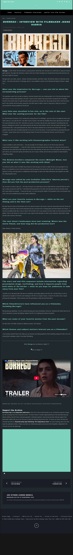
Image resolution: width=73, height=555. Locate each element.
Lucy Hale (20, 403)
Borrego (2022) (6, 403)
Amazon (39, 344)
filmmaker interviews (33, 12)
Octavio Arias (46, 403)
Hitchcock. (48, 311)
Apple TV (46, 344)
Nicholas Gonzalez (37, 403)
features (18, 12)
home (10, 12)
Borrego (4, 71)
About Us (38, 516)
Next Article (58, 482)
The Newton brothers (56, 403)
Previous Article (16, 482)
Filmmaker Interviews (7, 30)
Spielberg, (14, 311)
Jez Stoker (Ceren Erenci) (9, 27)
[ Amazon (62, 81)
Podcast (16, 516)
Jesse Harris (14, 403)
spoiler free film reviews (54, 12)
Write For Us (27, 516)
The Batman (15, 483)
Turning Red (57, 483)
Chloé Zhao (63, 311)
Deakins (27, 313)
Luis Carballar (27, 403)
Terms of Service (51, 516)
